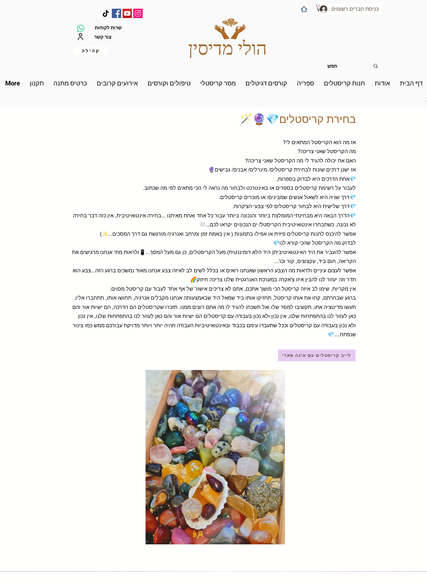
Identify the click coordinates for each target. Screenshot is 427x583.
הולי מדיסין (227, 48)
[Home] (303, 9)
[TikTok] (105, 13)
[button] (320, 8)
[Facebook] (116, 13)
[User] (80, 36)
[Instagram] (138, 13)
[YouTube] (127, 13)
